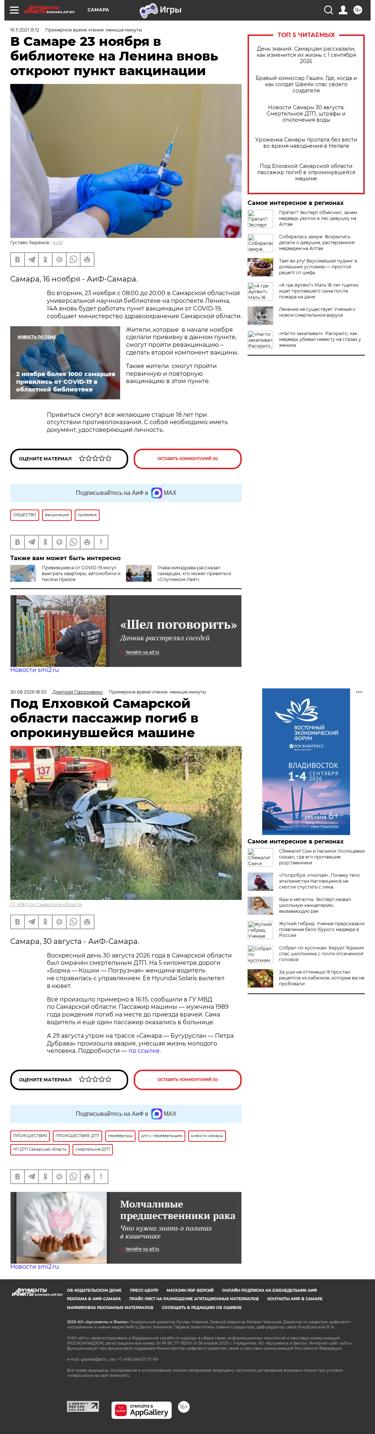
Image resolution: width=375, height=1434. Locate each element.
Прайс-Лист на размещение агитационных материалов (194, 1299)
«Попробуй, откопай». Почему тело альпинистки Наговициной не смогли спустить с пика (319, 881)
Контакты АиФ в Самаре (295, 1299)
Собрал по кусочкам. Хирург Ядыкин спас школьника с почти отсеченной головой (321, 953)
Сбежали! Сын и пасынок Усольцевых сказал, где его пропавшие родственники (322, 856)
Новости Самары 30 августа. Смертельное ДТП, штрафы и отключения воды (306, 113)
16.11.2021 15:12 (24, 30)
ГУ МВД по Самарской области (46, 904)
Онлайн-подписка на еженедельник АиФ (269, 1290)
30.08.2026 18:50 (28, 692)
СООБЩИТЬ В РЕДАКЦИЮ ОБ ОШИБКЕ (202, 1307)
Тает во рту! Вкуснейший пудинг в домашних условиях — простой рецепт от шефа (318, 266)
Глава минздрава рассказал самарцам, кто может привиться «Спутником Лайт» (194, 573)
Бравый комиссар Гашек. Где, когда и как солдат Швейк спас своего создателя (306, 84)
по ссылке (144, 1050)
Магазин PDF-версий (190, 1290)
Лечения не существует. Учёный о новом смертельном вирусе (317, 312)
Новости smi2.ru (34, 669)
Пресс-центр (144, 1290)
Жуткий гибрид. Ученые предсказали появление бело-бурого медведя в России (321, 929)
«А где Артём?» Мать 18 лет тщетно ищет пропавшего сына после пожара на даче (319, 290)
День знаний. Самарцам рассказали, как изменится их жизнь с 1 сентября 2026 (306, 55)
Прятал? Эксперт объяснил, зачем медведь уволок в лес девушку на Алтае (318, 218)
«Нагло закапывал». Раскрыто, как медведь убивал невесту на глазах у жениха (320, 339)
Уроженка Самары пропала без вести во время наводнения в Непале (306, 143)
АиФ (58, 242)
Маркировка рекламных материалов (110, 1307)
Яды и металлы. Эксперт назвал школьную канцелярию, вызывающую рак (315, 905)
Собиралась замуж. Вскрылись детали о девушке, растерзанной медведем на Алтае (316, 242)
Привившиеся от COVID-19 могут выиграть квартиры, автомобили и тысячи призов (81, 573)
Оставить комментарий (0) (187, 458)
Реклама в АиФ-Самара (94, 1299)
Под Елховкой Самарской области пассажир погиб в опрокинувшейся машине (306, 172)
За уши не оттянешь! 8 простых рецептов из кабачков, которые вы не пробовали (321, 977)
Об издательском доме (94, 1290)
